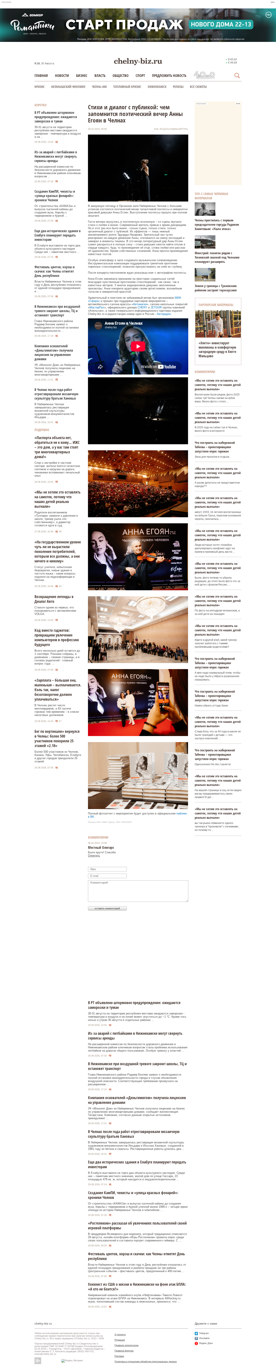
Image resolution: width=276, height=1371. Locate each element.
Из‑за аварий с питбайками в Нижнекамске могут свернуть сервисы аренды (55, 156)
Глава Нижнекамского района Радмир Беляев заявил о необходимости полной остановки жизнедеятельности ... (56, 325)
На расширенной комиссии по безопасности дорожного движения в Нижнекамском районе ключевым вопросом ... (57, 171)
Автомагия (140, 304)
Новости (62, 75)
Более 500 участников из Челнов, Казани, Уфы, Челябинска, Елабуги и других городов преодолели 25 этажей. (57, 756)
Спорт (140, 75)
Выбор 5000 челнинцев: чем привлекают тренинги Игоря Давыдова (218, 347)
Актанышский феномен (68, 86)
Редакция (119, 1340)
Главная (41, 75)
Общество (121, 75)
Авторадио (164, 314)
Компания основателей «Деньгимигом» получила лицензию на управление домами (53, 352)
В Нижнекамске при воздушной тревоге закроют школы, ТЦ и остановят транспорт (57, 310)
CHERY (142, 307)
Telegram (204, 1333)
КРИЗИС (39, 86)
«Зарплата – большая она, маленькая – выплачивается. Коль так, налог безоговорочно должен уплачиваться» (57, 690)
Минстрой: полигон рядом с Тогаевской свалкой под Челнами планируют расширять (217, 257)
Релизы (178, 86)
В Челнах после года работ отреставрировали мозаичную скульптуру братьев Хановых (56, 394)
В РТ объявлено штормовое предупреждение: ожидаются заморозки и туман (55, 117)
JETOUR (156, 307)
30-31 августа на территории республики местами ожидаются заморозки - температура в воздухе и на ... (57, 131)
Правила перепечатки (126, 1345)
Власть (99, 75)
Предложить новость (169, 75)
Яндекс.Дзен (206, 1343)
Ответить (94, 855)
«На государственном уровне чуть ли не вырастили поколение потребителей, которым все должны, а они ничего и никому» (57, 551)
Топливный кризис (127, 86)
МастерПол (96, 307)
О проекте (120, 1334)
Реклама (119, 1356)
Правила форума (123, 1350)
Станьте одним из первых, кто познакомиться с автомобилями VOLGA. (55, 611)
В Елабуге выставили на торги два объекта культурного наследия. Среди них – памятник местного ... (57, 249)
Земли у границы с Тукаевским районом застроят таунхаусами (216, 288)
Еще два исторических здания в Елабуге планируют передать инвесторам (57, 235)
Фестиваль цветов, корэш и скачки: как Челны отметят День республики (54, 271)
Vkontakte (204, 1338)
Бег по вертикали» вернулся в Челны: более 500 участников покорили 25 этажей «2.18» (57, 738)
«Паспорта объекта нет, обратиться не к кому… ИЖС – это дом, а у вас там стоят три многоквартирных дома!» (57, 447)
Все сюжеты (198, 86)
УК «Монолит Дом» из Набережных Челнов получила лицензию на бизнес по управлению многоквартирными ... (57, 369)
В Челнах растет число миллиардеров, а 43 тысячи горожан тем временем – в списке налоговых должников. (56, 710)
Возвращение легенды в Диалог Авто (54, 599)
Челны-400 (99, 86)
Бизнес (81, 75)
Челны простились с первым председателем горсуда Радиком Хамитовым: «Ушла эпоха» (217, 224)
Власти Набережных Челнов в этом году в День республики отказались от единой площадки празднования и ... (57, 286)
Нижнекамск (157, 86)
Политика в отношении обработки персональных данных (145, 1361)
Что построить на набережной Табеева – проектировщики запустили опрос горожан (215, 446)
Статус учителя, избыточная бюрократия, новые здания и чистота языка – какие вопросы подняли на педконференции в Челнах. (54, 573)
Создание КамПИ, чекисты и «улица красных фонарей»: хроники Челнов (54, 195)
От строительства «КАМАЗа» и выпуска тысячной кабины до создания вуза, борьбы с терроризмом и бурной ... (54, 210)
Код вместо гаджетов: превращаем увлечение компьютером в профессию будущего (56, 637)
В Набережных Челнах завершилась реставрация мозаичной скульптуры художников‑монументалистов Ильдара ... (54, 411)
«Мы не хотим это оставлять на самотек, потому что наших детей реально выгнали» (57, 499)
